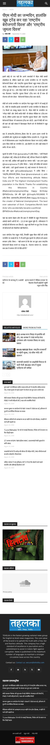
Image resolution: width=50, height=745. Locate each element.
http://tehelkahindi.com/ (25, 315)
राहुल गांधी (26, 733)
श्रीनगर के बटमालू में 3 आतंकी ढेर (13, 281)
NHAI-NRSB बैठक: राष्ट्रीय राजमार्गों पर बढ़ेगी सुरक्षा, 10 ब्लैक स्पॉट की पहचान (31, 352)
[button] (4, 3)
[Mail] (18, 669)
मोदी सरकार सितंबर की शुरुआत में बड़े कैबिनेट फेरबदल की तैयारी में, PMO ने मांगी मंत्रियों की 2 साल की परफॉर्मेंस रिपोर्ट (24, 399)
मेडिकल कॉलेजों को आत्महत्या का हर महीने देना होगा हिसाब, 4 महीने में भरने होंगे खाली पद (25, 420)
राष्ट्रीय (11, 10)
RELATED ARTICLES (12, 328)
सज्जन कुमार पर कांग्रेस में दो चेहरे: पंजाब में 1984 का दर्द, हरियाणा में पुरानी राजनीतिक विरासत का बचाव (25, 410)
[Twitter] (11, 39)
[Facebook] (5, 39)
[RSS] (25, 669)
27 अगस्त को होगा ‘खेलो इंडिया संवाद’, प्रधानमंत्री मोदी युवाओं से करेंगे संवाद (24, 442)
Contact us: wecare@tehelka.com (30, 662)
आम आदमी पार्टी (17, 733)
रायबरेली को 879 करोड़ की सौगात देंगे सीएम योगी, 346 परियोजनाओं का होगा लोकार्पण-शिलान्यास (25, 452)
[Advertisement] (22, 498)
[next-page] (8, 374)
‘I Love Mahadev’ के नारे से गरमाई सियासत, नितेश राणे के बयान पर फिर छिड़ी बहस (25, 431)
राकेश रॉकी (7, 34)
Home (5, 10)
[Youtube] (38, 669)
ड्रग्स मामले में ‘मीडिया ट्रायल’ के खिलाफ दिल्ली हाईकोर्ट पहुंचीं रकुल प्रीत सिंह (36, 283)
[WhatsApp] (22, 39)
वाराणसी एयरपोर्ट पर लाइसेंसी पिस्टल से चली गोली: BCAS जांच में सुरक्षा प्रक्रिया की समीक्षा (31, 365)
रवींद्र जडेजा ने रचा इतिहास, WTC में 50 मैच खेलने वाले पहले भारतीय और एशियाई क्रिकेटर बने (23, 463)
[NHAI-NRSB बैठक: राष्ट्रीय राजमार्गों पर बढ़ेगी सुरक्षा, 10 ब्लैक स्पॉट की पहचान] (9, 352)
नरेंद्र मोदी (34, 733)
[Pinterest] (16, 39)
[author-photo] (25, 308)
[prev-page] (4, 374)
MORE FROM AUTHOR (32, 328)
